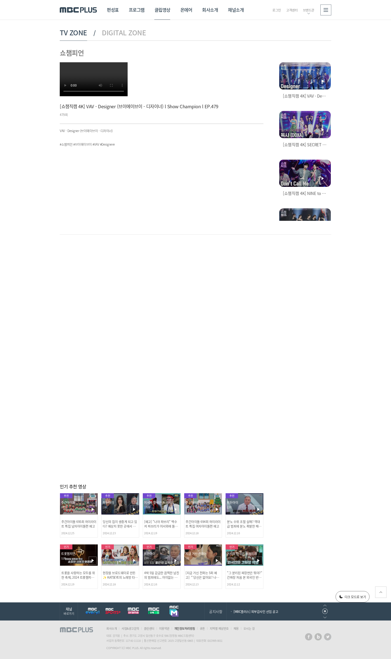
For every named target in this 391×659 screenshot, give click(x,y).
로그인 (276, 10)
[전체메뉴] (325, 10)
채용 (236, 628)
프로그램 (137, 10)
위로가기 (380, 592)
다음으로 (325, 617)
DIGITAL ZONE (124, 32)
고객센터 (292, 10)
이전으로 (325, 605)
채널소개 (236, 10)
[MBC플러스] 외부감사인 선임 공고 (256, 611)
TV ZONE (73, 32)
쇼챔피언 (72, 53)
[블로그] (318, 636)
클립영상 (162, 10)
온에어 (186, 10)
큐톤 (202, 628)
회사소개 (210, 10)
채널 (69, 611)
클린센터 (149, 628)
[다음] (259, 253)
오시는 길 (249, 628)
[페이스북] (308, 636)
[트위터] (327, 636)
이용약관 (164, 628)
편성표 (113, 10)
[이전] (252, 253)
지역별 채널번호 (219, 628)
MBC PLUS (78, 10)
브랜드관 (308, 10)
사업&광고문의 (130, 628)
